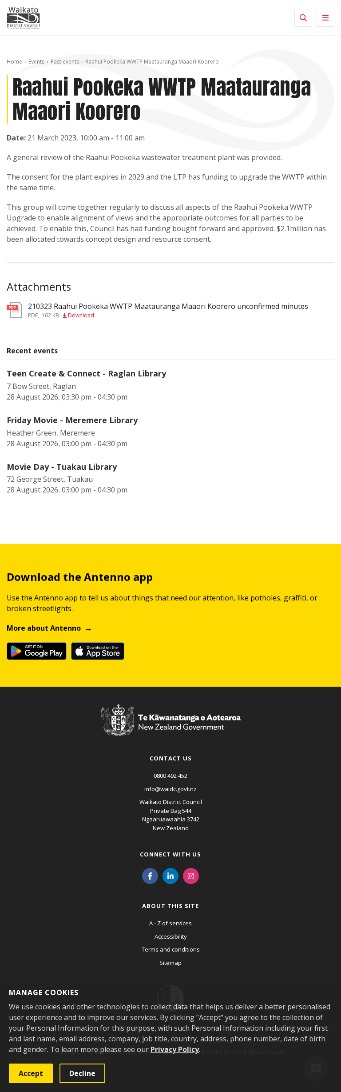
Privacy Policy (175, 1049)
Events (36, 61)
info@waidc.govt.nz (170, 789)
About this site (170, 906)
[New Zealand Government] (171, 728)
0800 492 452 (170, 776)
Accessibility (171, 936)
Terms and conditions (171, 949)
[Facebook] (150, 875)
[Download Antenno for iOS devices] (97, 651)
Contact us (171, 758)
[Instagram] (191, 875)
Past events (65, 61)
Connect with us (170, 854)
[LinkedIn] (170, 875)
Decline (82, 1073)
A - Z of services (170, 923)
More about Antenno (44, 628)
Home (14, 61)
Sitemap (170, 963)
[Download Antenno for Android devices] (37, 651)
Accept (31, 1073)
